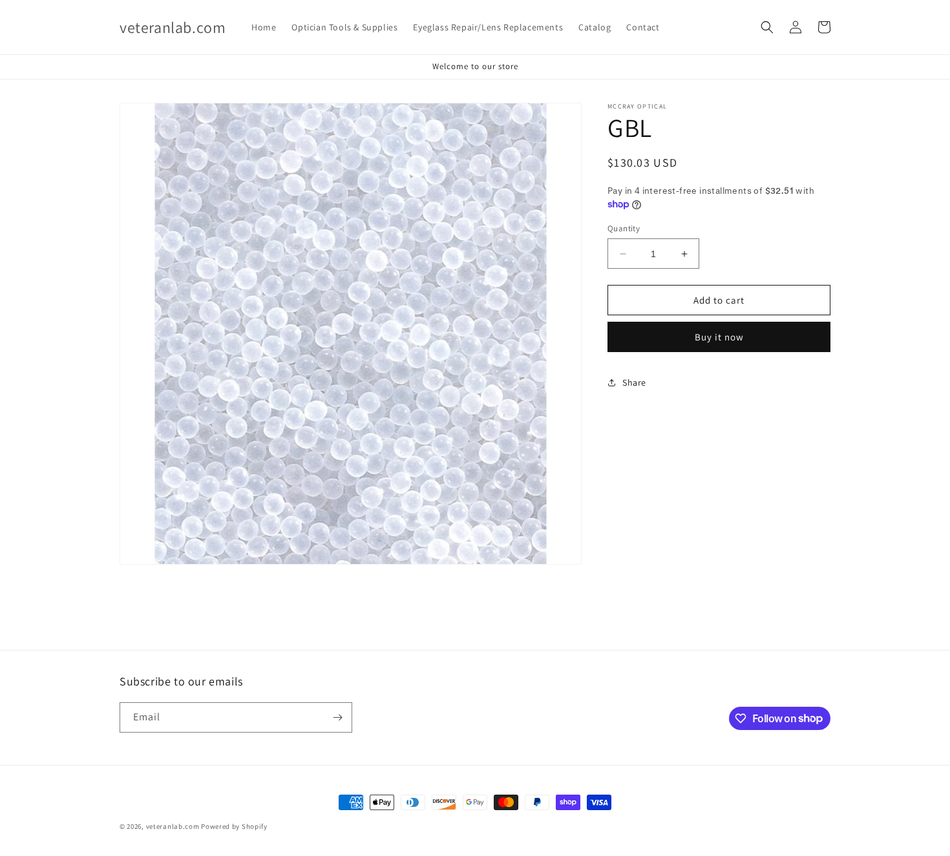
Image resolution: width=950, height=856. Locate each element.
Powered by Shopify (234, 826)
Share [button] (634, 382)
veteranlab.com (173, 826)
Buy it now (719, 337)
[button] (767, 27)
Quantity (623, 228)
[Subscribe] (337, 717)
